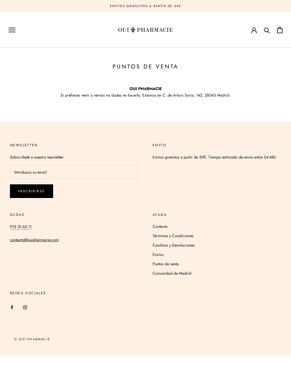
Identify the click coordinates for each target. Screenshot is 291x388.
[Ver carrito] (279, 30)
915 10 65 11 (21, 227)
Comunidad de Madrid (172, 273)
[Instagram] (25, 307)
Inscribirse (31, 191)
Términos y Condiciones (173, 236)
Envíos (158, 254)
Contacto (160, 226)
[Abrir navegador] (12, 30)
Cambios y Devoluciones (174, 245)
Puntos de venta (166, 264)
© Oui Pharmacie (32, 339)
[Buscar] (267, 30)
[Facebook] (12, 307)
